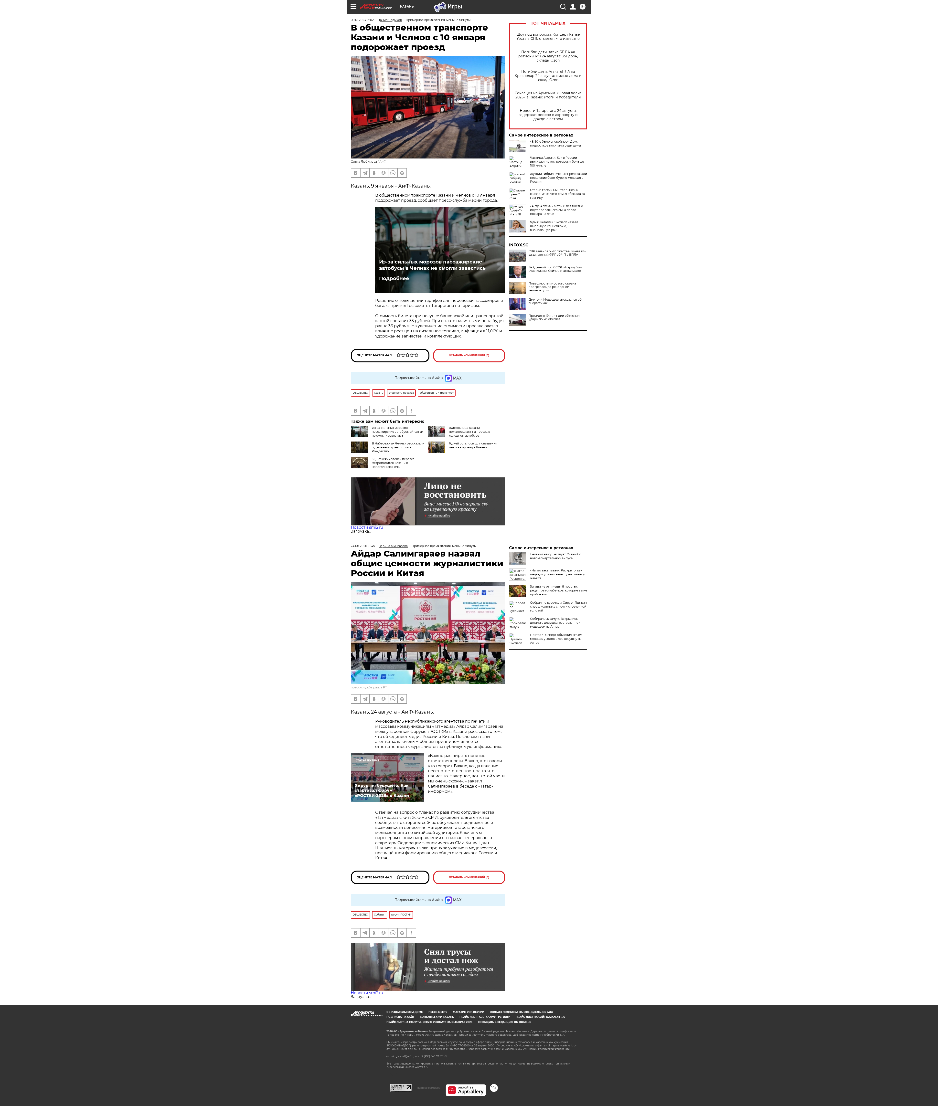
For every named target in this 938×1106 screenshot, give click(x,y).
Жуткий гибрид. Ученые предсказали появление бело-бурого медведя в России (558, 177)
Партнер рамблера (428, 1087)
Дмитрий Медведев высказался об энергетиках (555, 301)
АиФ (382, 161)
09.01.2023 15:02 (362, 20)
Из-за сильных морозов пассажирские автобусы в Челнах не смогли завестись (432, 265)
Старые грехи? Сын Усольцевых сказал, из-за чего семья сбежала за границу (557, 194)
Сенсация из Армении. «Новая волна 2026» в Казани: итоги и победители (548, 95)
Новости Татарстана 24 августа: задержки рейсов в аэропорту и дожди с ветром (548, 115)
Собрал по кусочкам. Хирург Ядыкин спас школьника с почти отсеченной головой (558, 606)
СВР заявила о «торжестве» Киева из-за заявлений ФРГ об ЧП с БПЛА (557, 253)
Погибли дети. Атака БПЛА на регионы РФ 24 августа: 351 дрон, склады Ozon (548, 56)
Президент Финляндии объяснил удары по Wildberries (554, 317)
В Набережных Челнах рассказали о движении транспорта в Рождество (398, 447)
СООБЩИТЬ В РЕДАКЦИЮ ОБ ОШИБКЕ (504, 1022)
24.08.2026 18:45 (363, 546)
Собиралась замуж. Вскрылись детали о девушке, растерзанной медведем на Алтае (555, 622)
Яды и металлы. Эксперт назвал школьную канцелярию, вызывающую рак (554, 226)
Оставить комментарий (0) (469, 355)
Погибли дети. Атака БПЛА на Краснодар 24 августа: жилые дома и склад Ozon (548, 76)
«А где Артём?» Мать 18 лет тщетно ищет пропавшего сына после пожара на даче (556, 210)
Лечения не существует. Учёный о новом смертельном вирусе (555, 556)
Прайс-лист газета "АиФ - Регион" (484, 1017)
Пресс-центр (437, 1012)
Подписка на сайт (400, 1017)
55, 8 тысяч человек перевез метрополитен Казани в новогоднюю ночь (393, 463)
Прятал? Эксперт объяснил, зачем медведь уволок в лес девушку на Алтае (556, 638)
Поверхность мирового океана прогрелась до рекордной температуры (552, 287)
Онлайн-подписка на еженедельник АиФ (521, 1012)
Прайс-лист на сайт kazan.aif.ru (540, 1017)
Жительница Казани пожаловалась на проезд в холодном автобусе (469, 431)
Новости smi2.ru (367, 527)
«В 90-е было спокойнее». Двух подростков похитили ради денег (556, 143)
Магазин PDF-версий (468, 1012)
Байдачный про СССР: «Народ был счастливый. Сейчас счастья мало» (555, 269)
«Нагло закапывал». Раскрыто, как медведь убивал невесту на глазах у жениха (557, 574)
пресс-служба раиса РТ (369, 687)
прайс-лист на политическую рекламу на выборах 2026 (429, 1022)
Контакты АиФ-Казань (437, 1017)
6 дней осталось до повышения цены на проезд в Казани (473, 445)
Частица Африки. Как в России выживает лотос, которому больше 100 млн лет (557, 161)
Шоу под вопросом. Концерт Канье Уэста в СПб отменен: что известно (548, 36)
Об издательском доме (404, 1012)
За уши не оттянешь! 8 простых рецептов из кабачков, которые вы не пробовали (558, 590)
